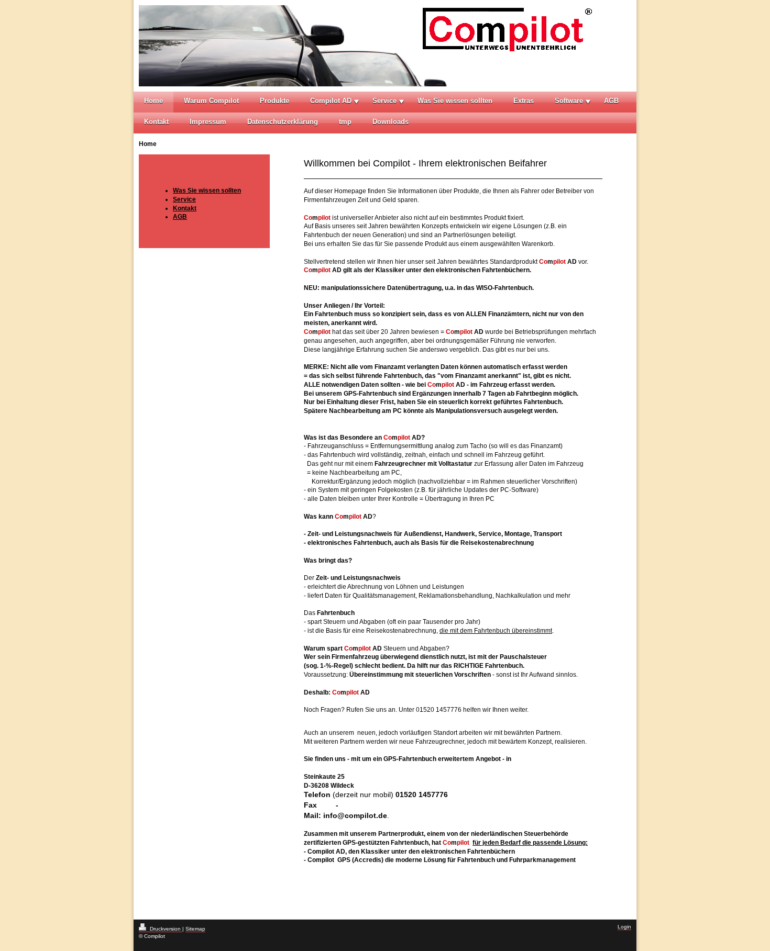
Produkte (274, 101)
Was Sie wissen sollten (454, 101)
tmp (345, 122)
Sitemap (195, 929)
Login (624, 927)
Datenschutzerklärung (282, 122)
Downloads (390, 122)
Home (153, 101)
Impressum (208, 122)
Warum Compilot (211, 101)
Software (569, 101)
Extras (523, 101)
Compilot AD (330, 101)
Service (384, 101)
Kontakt (156, 122)
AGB (611, 101)
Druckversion (165, 929)
